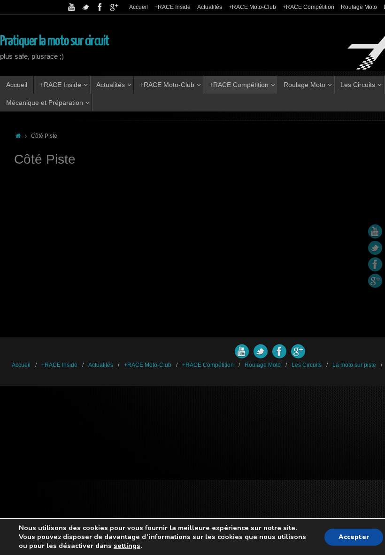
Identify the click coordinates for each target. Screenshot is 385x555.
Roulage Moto (359, 7)
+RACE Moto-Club (252, 7)
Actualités (209, 7)
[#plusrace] (86, 7)
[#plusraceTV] (72, 7)
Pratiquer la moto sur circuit (54, 40)
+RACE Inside (172, 7)
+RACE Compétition (308, 7)
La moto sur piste (354, 365)
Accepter (354, 536)
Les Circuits (307, 365)
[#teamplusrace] (100, 7)
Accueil (138, 7)
